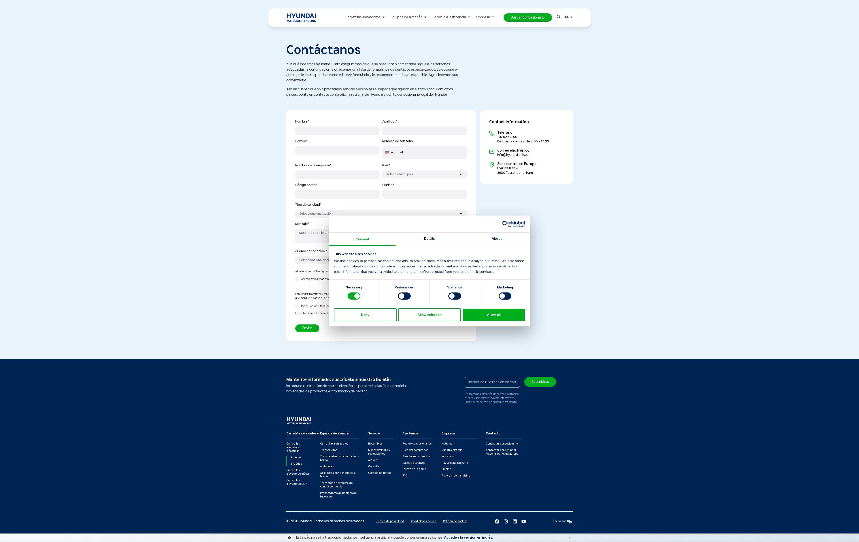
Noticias (447, 443)
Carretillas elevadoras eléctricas (293, 447)
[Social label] (497, 521)
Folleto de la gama (414, 469)
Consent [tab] (362, 239)
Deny (365, 315)
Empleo (446, 469)
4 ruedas (296, 463)
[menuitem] (365, 17)
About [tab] (497, 238)
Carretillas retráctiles (334, 443)
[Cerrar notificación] (569, 538)
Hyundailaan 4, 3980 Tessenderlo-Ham (515, 170)
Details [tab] (429, 238)
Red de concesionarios (417, 443)
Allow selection (429, 315)
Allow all (494, 315)
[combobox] (424, 174)
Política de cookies (455, 521)
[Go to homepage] (299, 421)
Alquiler (373, 460)
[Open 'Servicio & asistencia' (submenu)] (469, 17)
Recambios (375, 443)
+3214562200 (507, 137)
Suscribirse (540, 382)
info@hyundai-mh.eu (513, 155)
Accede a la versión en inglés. (468, 538)
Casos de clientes (413, 463)
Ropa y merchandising (456, 475)
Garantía (374, 466)
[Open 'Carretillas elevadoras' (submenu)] (383, 17)
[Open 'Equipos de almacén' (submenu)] (425, 17)
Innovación (448, 456)
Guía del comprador (415, 450)
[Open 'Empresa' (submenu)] (493, 17)
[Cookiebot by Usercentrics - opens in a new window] (505, 223)
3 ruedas (295, 457)
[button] (528, 17)
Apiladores (327, 466)
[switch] (404, 296)
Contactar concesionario (502, 443)
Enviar (307, 328)
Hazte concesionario (455, 463)
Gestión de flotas (379, 473)
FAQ (404, 475)
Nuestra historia (452, 450)
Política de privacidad (390, 521)
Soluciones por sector (416, 456)
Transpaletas (328, 450)
